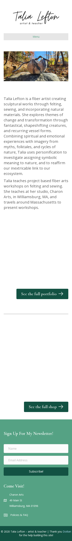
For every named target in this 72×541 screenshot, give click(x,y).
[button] (36, 471)
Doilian (67, 531)
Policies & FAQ (19, 515)
